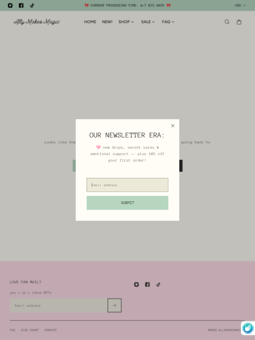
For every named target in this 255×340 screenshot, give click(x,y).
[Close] (172, 125)
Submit (127, 203)
